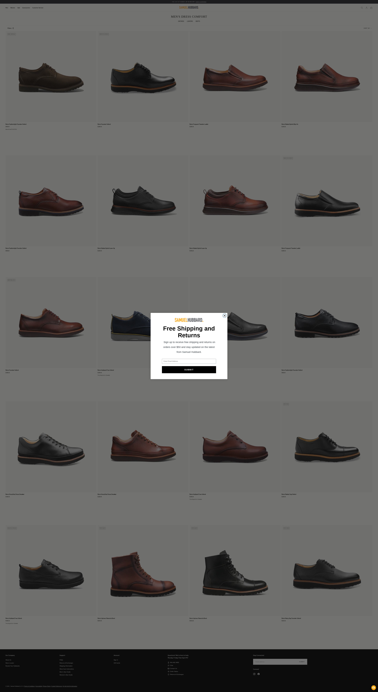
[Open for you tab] (373, 687)
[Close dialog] (225, 316)
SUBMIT (189, 370)
